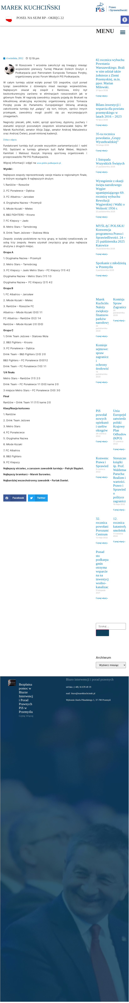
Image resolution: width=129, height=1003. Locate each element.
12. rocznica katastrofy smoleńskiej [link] (121, 524)
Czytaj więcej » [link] (102, 96)
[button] (122, 32)
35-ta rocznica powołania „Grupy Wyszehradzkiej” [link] (108, 138)
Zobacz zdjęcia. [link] (10, 139)
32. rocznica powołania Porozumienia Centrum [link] (105, 526)
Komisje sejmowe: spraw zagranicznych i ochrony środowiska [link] (105, 356)
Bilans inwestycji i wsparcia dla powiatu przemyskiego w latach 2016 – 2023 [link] (110, 110)
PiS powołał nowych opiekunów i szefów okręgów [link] (103, 420)
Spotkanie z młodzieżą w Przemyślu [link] (111, 265)
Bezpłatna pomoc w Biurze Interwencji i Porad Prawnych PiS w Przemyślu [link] (26, 698)
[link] (125, 20)
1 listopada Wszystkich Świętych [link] (110, 161)
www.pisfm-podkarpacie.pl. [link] (49, 163)
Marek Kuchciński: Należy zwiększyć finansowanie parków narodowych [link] (105, 310)
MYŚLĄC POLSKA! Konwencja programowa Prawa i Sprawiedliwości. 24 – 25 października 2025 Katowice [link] (111, 235)
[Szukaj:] (111, 626)
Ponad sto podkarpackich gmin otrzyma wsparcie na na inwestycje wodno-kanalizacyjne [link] (106, 569)
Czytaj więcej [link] (26, 715)
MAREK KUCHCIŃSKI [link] (30, 7)
